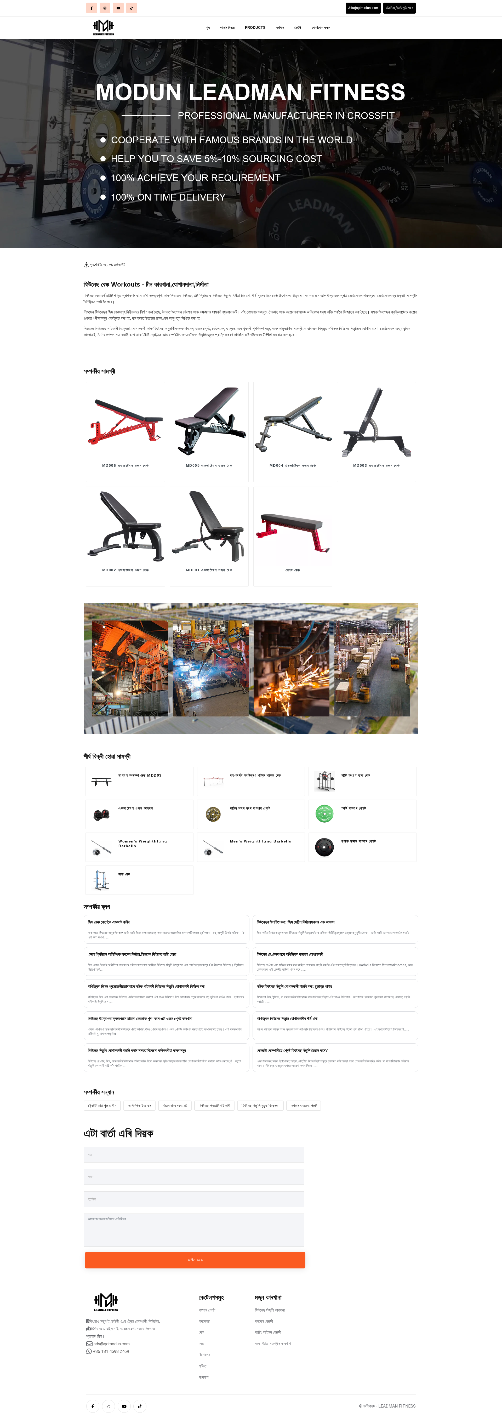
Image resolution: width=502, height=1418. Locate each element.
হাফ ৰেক (124, 874)
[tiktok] (131, 8)
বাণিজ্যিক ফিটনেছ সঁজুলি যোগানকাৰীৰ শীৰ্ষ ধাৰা (287, 1018)
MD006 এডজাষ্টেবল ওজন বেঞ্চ (125, 465)
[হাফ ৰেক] (101, 880)
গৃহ (208, 27)
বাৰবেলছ (204, 1321)
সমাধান (280, 27)
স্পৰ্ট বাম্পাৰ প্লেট (353, 808)
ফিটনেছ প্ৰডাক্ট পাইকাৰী (214, 1105)
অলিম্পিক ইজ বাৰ (139, 1105)
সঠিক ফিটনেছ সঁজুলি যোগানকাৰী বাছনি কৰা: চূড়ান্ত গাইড (294, 986)
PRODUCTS (255, 27)
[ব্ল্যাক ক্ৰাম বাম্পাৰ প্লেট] (324, 847)
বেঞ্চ (201, 1343)
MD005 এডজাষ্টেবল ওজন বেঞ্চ (209, 465)
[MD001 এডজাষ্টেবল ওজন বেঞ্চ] (209, 526)
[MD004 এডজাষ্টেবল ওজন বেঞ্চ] (293, 421)
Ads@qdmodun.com (363, 8)
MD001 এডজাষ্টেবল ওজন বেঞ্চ (209, 570)
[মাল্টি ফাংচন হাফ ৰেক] (324, 781)
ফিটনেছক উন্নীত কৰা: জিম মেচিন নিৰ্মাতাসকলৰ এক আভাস (295, 922)
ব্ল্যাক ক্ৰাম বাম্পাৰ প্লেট (358, 841)
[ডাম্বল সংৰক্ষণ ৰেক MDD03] (101, 781)
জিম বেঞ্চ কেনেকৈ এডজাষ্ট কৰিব (108, 922)
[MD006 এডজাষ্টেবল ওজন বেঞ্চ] (125, 421)
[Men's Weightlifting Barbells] (213, 847)
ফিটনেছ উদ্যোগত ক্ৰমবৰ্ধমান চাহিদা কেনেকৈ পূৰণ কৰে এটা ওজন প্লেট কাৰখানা (140, 1018)
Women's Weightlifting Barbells (142, 843)
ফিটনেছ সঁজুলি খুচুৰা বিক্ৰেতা (260, 1105)
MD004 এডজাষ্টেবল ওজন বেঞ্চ (293, 465)
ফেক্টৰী (297, 27)
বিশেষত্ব (204, 1354)
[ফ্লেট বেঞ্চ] (293, 526)
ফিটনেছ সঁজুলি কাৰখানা (270, 1310)
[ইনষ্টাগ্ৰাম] (105, 8)
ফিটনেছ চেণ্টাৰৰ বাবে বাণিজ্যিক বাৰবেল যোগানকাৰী (290, 954)
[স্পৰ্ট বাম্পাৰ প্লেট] (324, 814)
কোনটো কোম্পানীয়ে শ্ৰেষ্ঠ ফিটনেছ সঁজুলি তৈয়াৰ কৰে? (292, 1050)
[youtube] (118, 8)
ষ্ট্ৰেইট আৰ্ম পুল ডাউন (102, 1105)
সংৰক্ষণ (203, 1377)
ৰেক (201, 1332)
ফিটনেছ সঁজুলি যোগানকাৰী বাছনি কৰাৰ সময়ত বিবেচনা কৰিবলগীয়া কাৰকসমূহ (137, 1050)
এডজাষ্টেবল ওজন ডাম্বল (135, 808)
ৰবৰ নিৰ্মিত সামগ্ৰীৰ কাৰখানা (273, 1343)
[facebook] (91, 8)
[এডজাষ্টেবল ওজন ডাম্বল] (101, 814)
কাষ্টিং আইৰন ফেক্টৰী (268, 1332)
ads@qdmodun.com (112, 1343)
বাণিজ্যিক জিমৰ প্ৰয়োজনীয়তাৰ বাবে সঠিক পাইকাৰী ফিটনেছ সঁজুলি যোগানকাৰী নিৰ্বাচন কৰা (146, 986)
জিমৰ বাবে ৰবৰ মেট (175, 1105)
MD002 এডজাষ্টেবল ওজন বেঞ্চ (125, 570)
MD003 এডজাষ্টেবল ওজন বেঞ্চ (376, 465)
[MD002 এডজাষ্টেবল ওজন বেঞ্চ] (125, 526)
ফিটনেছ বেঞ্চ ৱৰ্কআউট (110, 264)
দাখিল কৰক (195, 1259)
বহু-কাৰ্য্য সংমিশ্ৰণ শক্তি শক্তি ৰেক (255, 775)
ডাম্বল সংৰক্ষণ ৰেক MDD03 (140, 775)
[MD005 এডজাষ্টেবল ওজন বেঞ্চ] (209, 421)
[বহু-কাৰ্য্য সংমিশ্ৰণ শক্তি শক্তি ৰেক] (213, 781)
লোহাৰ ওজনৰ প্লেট (304, 1105)
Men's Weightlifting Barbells (261, 841)
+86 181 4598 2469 (111, 1351)
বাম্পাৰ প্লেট (207, 1310)
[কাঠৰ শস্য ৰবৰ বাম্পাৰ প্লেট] (213, 814)
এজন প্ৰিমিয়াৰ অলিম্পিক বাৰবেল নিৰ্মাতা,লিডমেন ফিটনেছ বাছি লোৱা (132, 954)
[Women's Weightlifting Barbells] (101, 847)
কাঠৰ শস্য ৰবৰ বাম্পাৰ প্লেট (250, 808)
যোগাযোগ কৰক (321, 27)
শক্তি (202, 1366)
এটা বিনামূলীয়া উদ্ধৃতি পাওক (399, 8)
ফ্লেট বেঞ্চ (293, 570)
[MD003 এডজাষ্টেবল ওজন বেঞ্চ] (376, 421)
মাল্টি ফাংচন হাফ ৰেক (355, 775)
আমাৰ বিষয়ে (227, 27)
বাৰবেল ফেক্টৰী (264, 1321)
